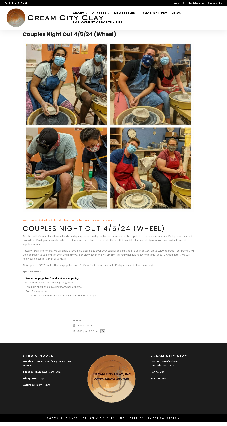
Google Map (157, 371)
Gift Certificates (193, 3)
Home (175, 3)
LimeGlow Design (163, 418)
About (78, 13)
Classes (99, 13)
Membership (124, 13)
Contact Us (214, 3)
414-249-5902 (158, 378)
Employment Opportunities (98, 22)
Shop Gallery (155, 13)
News (176, 13)
